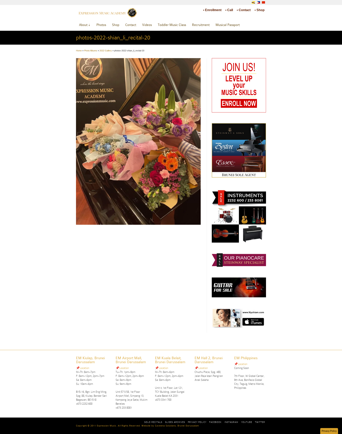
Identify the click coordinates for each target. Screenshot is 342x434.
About (83, 25)
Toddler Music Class (172, 25)
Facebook (215, 422)
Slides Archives (175, 422)
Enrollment (213, 10)
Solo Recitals (153, 422)
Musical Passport (228, 25)
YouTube (246, 422)
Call (230, 10)
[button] (329, 431)
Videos (147, 25)
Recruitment (201, 25)
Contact (245, 10)
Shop (260, 10)
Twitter (260, 422)
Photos (101, 25)
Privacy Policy (197, 422)
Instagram (231, 422)
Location (84, 368)
